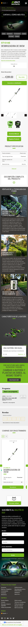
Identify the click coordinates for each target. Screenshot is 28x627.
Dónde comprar (18, 600)
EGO (15, 3)
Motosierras (4, 594)
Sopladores (17, 592)
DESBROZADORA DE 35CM (11, 471)
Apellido (4, 539)
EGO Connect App (19, 607)
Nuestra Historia (4, 600)
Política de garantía (19, 604)
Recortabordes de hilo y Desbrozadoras (20, 589)
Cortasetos (3, 592)
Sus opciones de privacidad (13, 622)
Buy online (22, 77)
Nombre (4, 531)
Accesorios (3, 587)
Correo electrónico (7, 546)
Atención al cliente (19, 606)
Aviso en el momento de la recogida (12, 624)
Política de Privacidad (6, 559)
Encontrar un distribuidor (14, 83)
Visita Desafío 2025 (14, 380)
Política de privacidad (6, 607)
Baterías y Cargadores (6, 589)
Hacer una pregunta (10, 391)
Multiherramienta (18, 587)
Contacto (3, 602)
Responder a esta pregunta (9, 402)
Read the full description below (8, 60)
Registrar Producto (14, 139)
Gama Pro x (17, 594)
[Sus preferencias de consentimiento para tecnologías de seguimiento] (1, 470)
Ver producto (13, 487)
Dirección (3, 7)
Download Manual (14, 134)
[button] (23, 397)
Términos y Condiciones (20, 602)
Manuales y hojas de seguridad (6, 604)
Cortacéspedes (4, 591)
